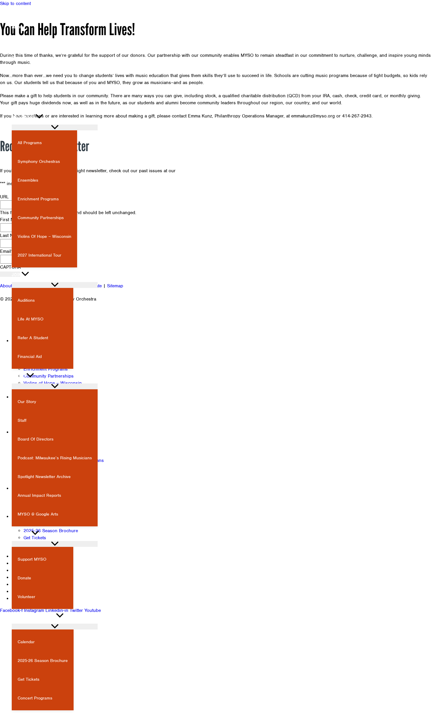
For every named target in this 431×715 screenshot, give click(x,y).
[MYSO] (29, 102)
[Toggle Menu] (55, 127)
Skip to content (15, 3)
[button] (8, 91)
